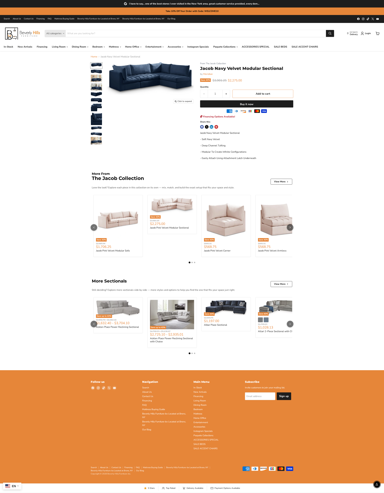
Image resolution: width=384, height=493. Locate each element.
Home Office (132, 46)
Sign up (284, 396)
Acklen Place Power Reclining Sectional (117, 327)
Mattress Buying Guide (64, 19)
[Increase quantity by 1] (226, 94)
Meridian (208, 74)
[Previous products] (94, 227)
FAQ (49, 19)
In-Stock (8, 46)
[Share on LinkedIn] (211, 127)
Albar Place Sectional (215, 325)
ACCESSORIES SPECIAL (255, 46)
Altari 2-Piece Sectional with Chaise (277, 331)
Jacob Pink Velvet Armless (272, 250)
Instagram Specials (198, 46)
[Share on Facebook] (202, 127)
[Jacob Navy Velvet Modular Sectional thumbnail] (96, 66)
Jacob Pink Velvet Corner (217, 250)
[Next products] (290, 227)
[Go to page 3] (194, 262)
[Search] (330, 33)
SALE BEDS (280, 46)
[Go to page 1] (189, 262)
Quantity (204, 87)
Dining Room (79, 46)
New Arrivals (25, 46)
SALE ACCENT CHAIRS (305, 46)
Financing (40, 19)
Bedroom (97, 46)
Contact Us (28, 19)
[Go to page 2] (192, 262)
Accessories (175, 46)
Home (94, 56)
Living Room (59, 46)
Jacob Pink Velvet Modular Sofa (113, 250)
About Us (17, 19)
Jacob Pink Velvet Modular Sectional (169, 227)
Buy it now (246, 104)
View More (279, 181)
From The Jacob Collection (213, 63)
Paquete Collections (224, 46)
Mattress (114, 46)
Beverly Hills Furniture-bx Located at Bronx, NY (98, 19)
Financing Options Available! (218, 116)
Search (7, 19)
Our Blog (171, 19)
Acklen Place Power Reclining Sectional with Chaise (171, 340)
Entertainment (154, 46)
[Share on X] (206, 127)
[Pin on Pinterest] (216, 127)
